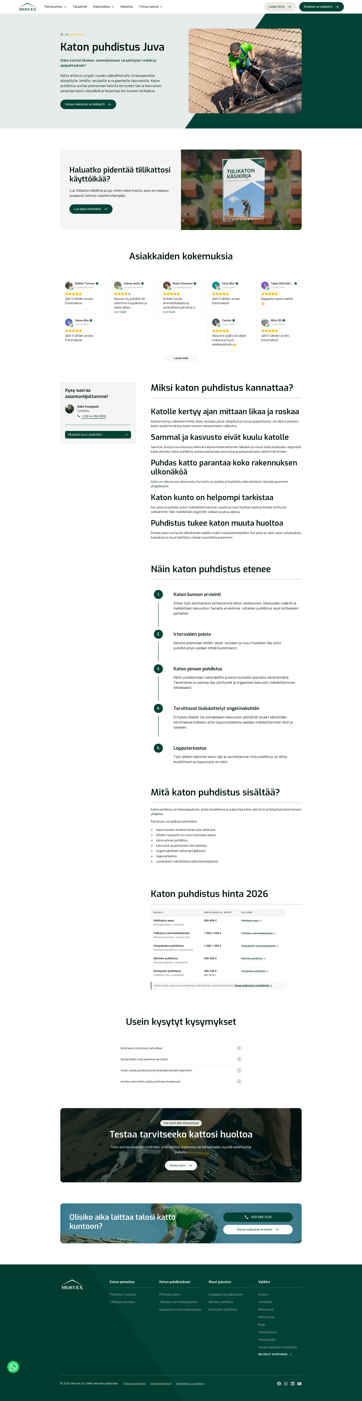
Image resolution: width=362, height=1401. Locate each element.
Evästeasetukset (160, 1383)
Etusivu (263, 1294)
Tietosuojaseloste (134, 1383)
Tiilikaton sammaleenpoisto (178, 1302)
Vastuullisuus (267, 1332)
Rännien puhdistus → (253, 958)
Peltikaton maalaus (123, 1294)
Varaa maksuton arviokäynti (277, 1347)
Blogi (261, 1325)
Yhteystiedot (267, 1340)
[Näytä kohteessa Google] (69, 285)
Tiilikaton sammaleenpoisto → (258, 933)
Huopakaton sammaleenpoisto (180, 1310)
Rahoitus (126, 7)
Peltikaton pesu (169, 1294)
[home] (27, 7)
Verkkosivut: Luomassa (190, 1383)
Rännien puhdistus (221, 1302)
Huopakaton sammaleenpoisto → (259, 945)
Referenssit (266, 1310)
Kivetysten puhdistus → (254, 971)
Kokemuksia (266, 1317)
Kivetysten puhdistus (223, 1310)
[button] (55, 7)
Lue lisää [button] (120, 312)
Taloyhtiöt (80, 7)
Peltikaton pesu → (251, 920)
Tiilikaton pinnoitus (122, 1302)
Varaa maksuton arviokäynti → (253, 985)
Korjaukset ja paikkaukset (226, 1294)
